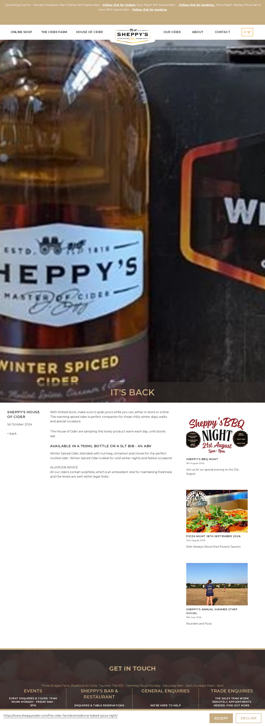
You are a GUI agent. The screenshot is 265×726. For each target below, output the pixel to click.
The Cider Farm (54, 32)
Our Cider (172, 32)
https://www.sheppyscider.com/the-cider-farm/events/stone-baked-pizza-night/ (61, 715)
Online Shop (21, 32)
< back (12, 433)
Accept (221, 718)
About (198, 32)
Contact (222, 32)
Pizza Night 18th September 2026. (213, 536)
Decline (249, 718)
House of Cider (89, 32)
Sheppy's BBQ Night (202, 459)
